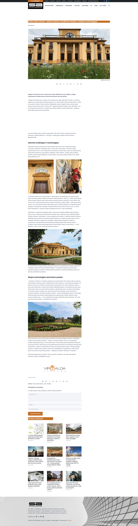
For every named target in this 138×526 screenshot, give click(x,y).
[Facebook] (36, 516)
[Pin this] (70, 84)
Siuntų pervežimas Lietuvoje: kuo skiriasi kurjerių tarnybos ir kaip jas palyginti (73, 485)
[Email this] (57, 84)
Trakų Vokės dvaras (38, 383)
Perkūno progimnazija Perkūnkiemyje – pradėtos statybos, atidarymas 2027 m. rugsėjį (73, 461)
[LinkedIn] (40, 516)
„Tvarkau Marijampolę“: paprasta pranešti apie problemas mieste (35, 436)
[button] (109, 5)
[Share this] (60, 84)
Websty (70, 520)
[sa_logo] (35, 5)
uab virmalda (47, 383)
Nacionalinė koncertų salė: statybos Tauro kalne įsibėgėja (73, 436)
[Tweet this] (64, 84)
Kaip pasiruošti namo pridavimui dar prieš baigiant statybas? (35, 484)
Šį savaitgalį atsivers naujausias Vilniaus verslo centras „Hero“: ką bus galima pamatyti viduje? (54, 486)
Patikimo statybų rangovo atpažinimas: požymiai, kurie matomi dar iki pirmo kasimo (35, 460)
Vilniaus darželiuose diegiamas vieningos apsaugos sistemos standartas (53, 437)
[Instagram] (38, 516)
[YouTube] (43, 516)
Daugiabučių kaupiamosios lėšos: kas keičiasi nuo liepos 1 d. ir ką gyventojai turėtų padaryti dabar (54, 461)
